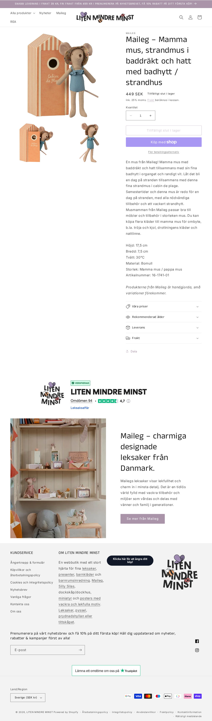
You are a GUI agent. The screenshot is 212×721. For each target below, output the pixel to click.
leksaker (89, 568)
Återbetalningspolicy (95, 712)
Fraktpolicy (167, 712)
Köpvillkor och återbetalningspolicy (25, 572)
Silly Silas (67, 586)
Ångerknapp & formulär (27, 562)
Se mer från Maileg (143, 519)
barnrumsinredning (74, 580)
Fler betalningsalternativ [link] (163, 151)
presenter (66, 574)
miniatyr (65, 598)
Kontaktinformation (190, 712)
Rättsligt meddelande (189, 716)
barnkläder (85, 574)
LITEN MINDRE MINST (39, 712)
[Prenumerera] (80, 650)
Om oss (15, 611)
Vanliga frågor (20, 597)
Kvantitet (132, 107)
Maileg (97, 580)
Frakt (150, 100)
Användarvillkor (146, 712)
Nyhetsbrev (19, 589)
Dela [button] (134, 351)
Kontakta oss (19, 604)
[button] (22, 13)
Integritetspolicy (122, 712)
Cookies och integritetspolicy (31, 582)
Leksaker (66, 610)
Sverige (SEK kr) (26, 697)
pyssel (80, 610)
